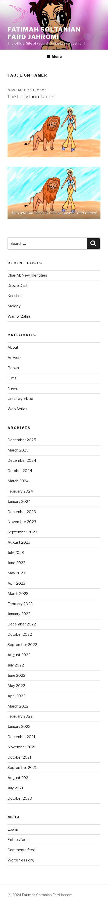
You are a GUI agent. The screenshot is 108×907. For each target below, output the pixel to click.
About (13, 347)
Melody (14, 306)
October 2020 (20, 798)
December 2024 (22, 460)
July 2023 (16, 552)
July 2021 (16, 788)
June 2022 (16, 675)
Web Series (17, 409)
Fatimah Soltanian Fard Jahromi (44, 33)
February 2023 (20, 604)
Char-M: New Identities (27, 275)
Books (13, 368)
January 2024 (19, 501)
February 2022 (20, 716)
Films (12, 378)
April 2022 (16, 696)
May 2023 (16, 573)
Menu (57, 56)
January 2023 (19, 614)
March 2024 (18, 481)
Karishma (16, 296)
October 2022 (20, 634)
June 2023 (16, 563)
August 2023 (19, 542)
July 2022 (16, 665)
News (13, 388)
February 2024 (20, 491)
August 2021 (19, 778)
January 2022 (19, 726)
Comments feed (21, 850)
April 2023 (16, 583)
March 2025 (18, 450)
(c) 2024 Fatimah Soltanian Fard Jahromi (40, 895)
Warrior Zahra (19, 316)
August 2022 (19, 655)
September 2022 (22, 644)
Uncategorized (20, 398)
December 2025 (22, 440)
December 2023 (22, 512)
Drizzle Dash (18, 285)
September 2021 (22, 767)
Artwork (15, 357)
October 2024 (20, 471)
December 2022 (22, 624)
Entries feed (18, 839)
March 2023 (18, 593)
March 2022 (18, 706)
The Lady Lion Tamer (31, 97)
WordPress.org (21, 860)
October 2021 (20, 757)
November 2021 (22, 747)
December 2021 (22, 737)
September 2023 (22, 532)
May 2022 (16, 686)
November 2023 (22, 522)
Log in (13, 829)
